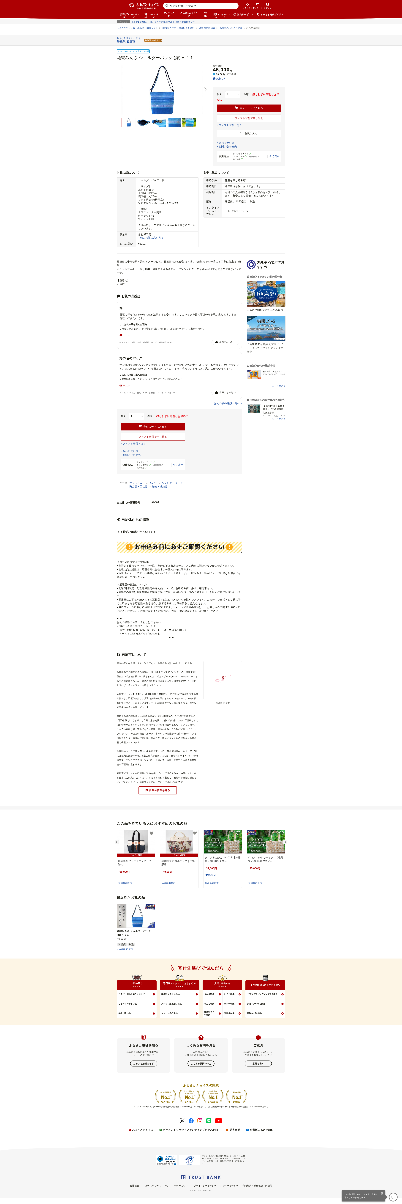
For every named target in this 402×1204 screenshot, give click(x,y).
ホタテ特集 (229, 1004)
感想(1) (212, 874)
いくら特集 (229, 994)
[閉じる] (382, 1193)
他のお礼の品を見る (152, 237)
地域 (151, 15)
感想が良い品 (124, 1013)
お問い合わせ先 (228, 146)
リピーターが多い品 (127, 1004)
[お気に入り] (393, 1197)
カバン (153, 483)
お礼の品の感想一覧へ (227, 403)
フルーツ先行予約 (169, 1013)
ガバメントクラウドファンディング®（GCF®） (191, 1129)
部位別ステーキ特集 (210, 1013)
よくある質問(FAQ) (201, 1063)
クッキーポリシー (229, 1185)
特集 (205, 14)
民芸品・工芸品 (138, 486)
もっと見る (277, 386)
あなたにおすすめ (189, 14)
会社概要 (134, 1185)
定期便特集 (229, 1013)
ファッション (137, 483)
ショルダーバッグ (172, 483)
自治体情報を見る (159, 790)
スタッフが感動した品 (171, 1004)
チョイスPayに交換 (256, 1004)
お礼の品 (128, 15)
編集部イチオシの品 (170, 994)
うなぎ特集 (209, 994)
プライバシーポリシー (205, 1185)
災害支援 (235, 1129)
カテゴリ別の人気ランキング (131, 994)
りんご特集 (209, 1004)
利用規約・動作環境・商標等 (257, 1185)
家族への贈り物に (255, 1013)
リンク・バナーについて (177, 1185)
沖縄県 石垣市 (126, 949)
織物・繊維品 (160, 486)
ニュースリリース (152, 1185)
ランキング (169, 14)
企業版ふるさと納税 (261, 1129)
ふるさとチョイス (142, 1129)
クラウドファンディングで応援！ (262, 994)
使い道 (220, 15)
